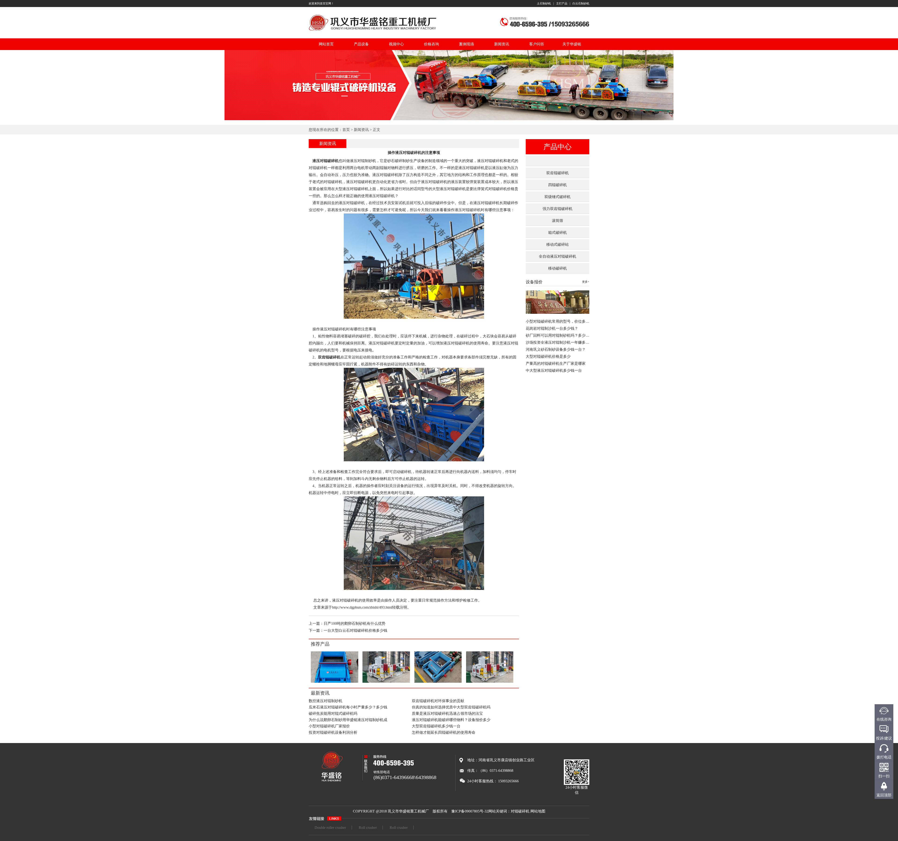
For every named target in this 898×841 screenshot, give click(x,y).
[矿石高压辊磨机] (490, 682)
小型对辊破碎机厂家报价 (329, 726)
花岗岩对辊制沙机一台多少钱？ (552, 328)
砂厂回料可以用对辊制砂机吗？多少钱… (559, 335)
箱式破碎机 (557, 233)
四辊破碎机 (557, 185)
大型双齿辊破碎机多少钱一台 (436, 726)
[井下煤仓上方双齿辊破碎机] (438, 682)
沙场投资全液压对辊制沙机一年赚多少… (559, 342)
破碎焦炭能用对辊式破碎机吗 (333, 713)
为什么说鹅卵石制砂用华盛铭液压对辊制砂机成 (348, 720)
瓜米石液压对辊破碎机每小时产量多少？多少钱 (348, 707)
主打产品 (561, 3)
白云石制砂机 (580, 3)
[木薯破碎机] (334, 682)
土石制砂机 (544, 3)
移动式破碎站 (557, 244)
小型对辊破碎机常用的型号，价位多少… (559, 321)
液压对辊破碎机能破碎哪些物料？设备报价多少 (451, 720)
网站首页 (326, 44)
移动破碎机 (557, 268)
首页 (346, 130)
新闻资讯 (501, 44)
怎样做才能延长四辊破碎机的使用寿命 (443, 732)
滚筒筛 (557, 221)
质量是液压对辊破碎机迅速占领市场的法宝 (447, 713)
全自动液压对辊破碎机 (557, 256)
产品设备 (361, 44)
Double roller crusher (330, 828)
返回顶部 (883, 795)
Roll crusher (368, 828)
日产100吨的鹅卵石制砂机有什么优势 (354, 623)
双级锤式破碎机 (557, 197)
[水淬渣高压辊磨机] (386, 682)
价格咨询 (431, 44)
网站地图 (537, 811)
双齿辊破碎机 (557, 173)
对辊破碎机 (520, 811)
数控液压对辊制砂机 (325, 701)
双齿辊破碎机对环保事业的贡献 (438, 701)
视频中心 (396, 44)
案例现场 (466, 44)
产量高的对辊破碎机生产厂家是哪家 (556, 363)
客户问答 (536, 44)
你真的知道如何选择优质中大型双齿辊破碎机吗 (451, 707)
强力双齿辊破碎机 (557, 209)
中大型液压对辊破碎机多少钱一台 (554, 370)
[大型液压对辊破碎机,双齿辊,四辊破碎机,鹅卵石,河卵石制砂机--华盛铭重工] (373, 31)
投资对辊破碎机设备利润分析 (333, 732)
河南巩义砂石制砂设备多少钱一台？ (556, 349)
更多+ (585, 281)
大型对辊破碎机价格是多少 (548, 356)
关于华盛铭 (571, 44)
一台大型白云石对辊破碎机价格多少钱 (355, 630)
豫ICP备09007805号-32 (469, 811)
